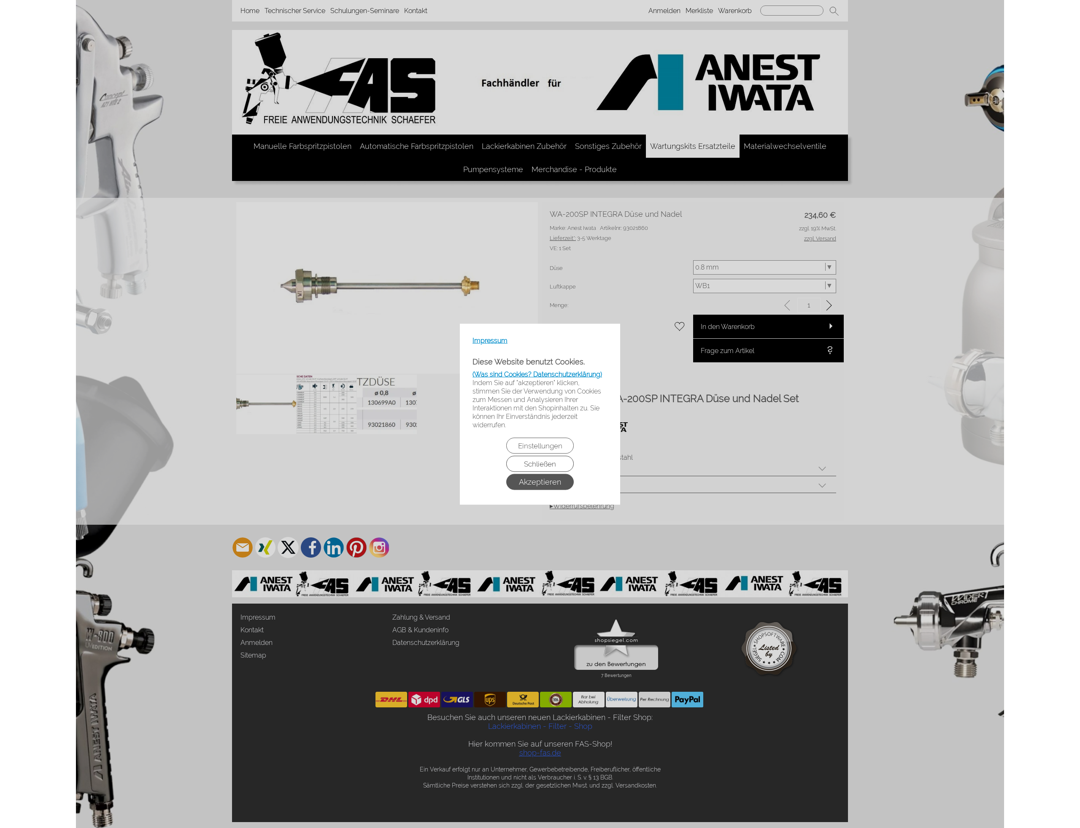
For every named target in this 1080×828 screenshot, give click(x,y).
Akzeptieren (540, 481)
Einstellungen (540, 445)
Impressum (490, 340)
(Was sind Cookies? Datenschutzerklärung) (537, 374)
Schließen (540, 463)
